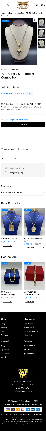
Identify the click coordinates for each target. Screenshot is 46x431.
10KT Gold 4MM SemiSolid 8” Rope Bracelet (8, 294)
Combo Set (19, 13)
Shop (10, 13)
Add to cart (23, 124)
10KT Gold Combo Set (10, 238)
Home (3, 13)
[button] (35, 20)
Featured (14, 70)
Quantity (14, 120)
